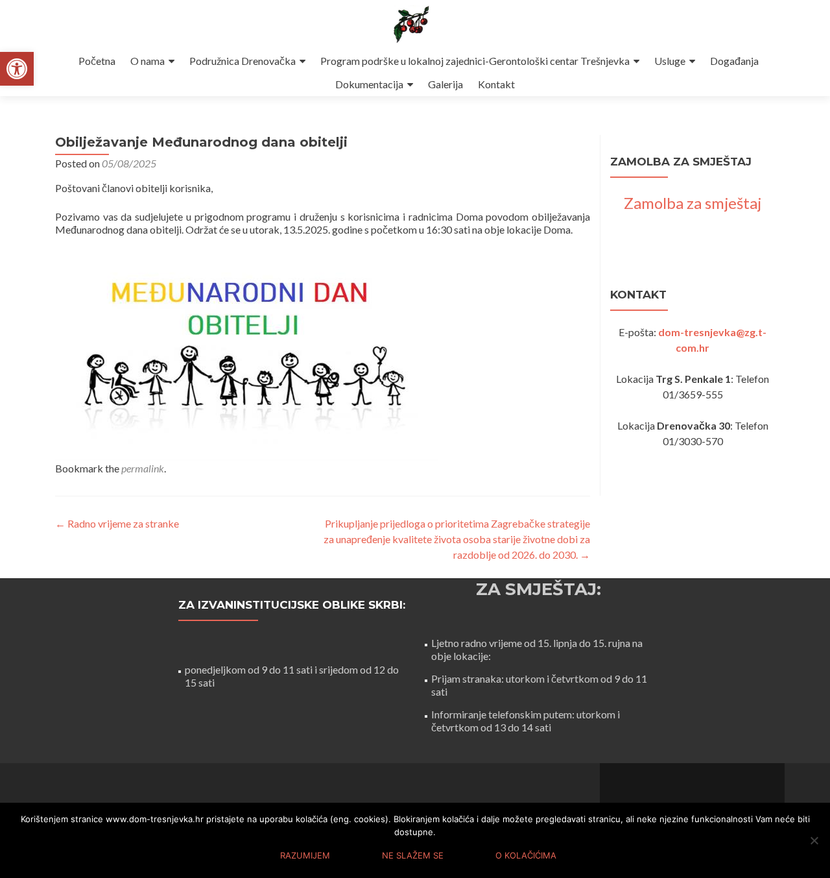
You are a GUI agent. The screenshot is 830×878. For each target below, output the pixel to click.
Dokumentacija (369, 84)
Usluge (669, 61)
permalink (142, 468)
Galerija (445, 84)
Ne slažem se (413, 855)
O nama (147, 61)
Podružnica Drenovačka (242, 61)
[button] (17, 69)
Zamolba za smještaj (692, 202)
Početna (96, 61)
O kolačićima (525, 855)
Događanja (734, 61)
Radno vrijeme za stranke (117, 523)
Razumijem (305, 855)
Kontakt (496, 84)
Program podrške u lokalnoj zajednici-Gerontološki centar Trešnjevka (475, 61)
